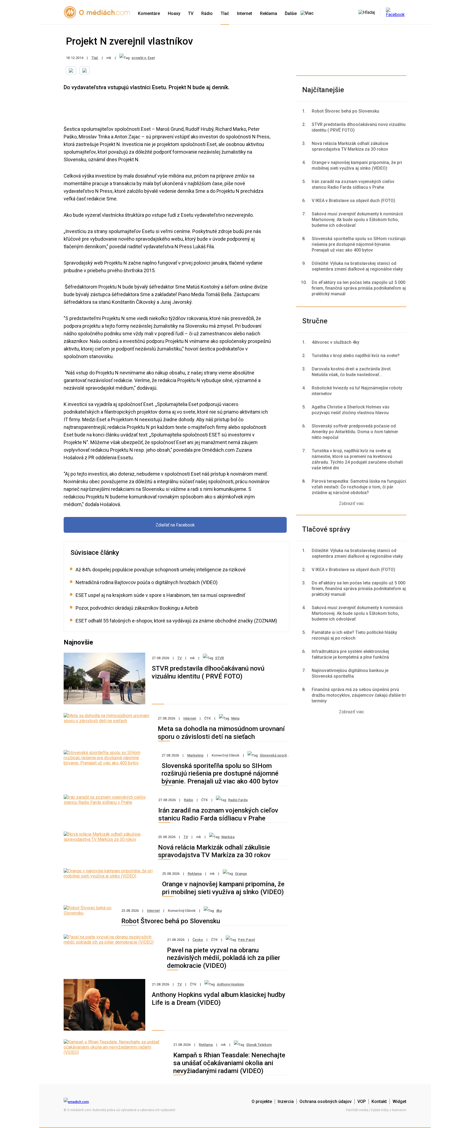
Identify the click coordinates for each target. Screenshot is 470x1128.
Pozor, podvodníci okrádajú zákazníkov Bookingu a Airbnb (137, 608)
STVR (219, 658)
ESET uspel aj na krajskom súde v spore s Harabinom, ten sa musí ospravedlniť (160, 595)
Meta (235, 718)
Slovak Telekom (259, 1045)
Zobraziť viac (351, 503)
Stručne (314, 321)
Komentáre (149, 13)
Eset (151, 58)
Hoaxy (174, 13)
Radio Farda (238, 800)
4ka (219, 911)
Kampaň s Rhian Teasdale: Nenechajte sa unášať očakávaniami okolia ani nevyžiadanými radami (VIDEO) (229, 1063)
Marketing (195, 755)
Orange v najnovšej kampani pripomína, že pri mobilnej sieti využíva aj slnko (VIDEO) (223, 888)
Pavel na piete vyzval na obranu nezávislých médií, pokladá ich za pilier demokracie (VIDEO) (223, 958)
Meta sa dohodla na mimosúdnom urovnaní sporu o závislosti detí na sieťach (221, 732)
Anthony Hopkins (230, 984)
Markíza (227, 837)
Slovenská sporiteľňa (277, 755)
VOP (361, 1101)
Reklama (268, 13)
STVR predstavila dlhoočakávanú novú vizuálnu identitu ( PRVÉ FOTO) (208, 672)
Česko (198, 940)
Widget (399, 1101)
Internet (244, 13)
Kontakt (379, 1101)
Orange (241, 874)
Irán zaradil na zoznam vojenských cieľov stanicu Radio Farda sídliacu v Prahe (218, 814)
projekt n (139, 58)
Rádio (207, 13)
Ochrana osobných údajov (325, 1101)
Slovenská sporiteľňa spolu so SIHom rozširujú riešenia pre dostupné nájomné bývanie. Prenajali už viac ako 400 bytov (220, 773)
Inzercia (286, 1101)
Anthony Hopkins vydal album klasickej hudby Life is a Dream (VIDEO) (218, 998)
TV (190, 13)
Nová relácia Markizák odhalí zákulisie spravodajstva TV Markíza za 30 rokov (214, 851)
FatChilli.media (357, 1110)
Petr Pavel (246, 940)
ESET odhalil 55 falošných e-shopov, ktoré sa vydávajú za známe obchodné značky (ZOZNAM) (176, 621)
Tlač (225, 13)
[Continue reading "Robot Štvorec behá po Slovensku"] (89, 913)
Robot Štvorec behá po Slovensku (170, 921)
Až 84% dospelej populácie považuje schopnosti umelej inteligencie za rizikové (161, 569)
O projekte (262, 1101)
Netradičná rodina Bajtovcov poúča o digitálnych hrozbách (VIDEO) (147, 582)
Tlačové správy (326, 529)
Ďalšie (291, 13)
